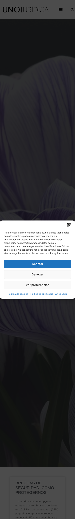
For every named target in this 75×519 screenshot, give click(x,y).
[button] (69, 225)
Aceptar (37, 264)
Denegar (37, 274)
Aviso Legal (61, 293)
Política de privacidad (41, 293)
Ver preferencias (37, 285)
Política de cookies (18, 293)
